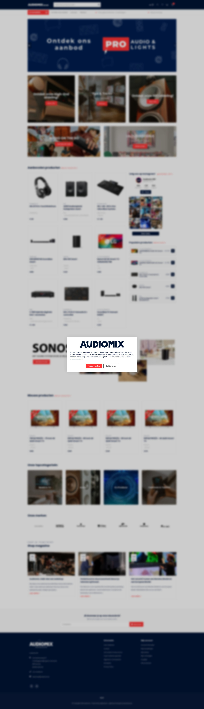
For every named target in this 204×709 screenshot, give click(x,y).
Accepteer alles (94, 366)
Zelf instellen (111, 366)
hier (129, 357)
